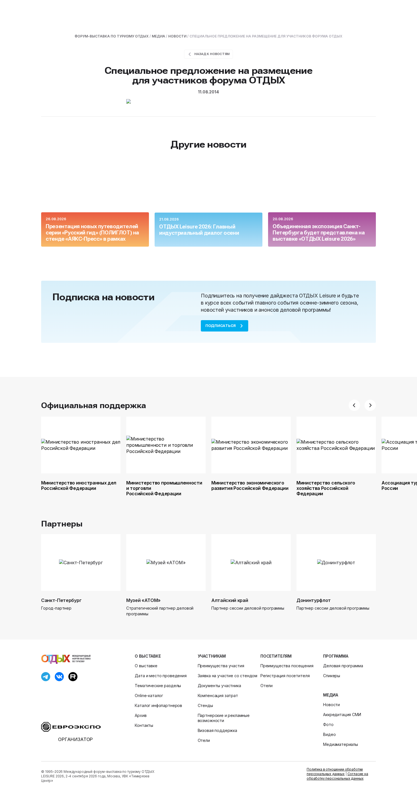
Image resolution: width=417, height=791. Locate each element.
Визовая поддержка (217, 730)
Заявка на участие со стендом (228, 675)
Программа (335, 656)
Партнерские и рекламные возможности (224, 718)
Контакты (144, 725)
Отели (204, 740)
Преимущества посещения (286, 665)
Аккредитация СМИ (342, 714)
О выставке (148, 656)
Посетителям (276, 656)
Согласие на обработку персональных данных (337, 776)
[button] (354, 405)
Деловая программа (343, 665)
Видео (329, 734)
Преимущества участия (221, 665)
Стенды (205, 705)
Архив (140, 715)
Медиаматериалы (340, 744)
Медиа (330, 695)
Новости (331, 704)
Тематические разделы (158, 685)
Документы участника (219, 685)
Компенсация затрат (218, 695)
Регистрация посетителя (284, 675)
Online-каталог (149, 695)
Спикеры (331, 675)
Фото (328, 724)
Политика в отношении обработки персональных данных (335, 771)
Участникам (212, 656)
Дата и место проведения (160, 675)
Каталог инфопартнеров (158, 705)
